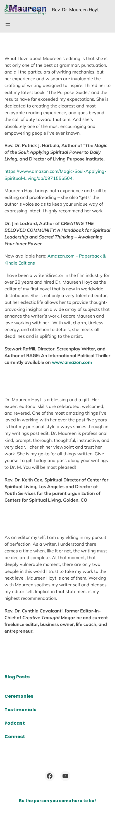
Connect (14, 736)
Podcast (14, 723)
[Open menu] (7, 24)
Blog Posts (17, 677)
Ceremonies (18, 696)
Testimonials (20, 709)
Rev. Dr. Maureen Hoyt (75, 9)
